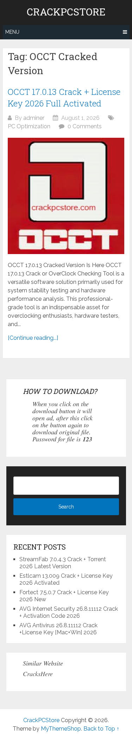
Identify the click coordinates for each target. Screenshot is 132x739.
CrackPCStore (66, 12)
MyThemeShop (61, 728)
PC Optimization (29, 126)
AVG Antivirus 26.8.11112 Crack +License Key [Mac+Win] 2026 (58, 629)
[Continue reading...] (33, 338)
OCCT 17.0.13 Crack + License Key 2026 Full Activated (64, 97)
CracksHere (38, 673)
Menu (12, 32)
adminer (33, 118)
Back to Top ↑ (101, 728)
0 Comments (85, 126)
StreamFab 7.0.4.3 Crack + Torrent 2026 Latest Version (62, 563)
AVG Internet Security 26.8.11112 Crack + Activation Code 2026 (68, 612)
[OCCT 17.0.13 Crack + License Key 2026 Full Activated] (66, 196)
